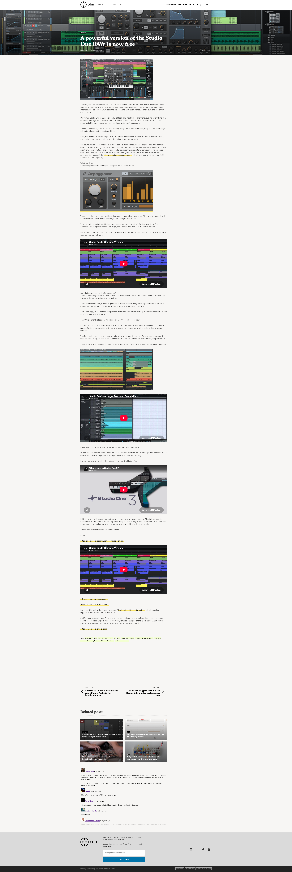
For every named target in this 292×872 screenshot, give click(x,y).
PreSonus (141, 638)
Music (115, 5)
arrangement (89, 638)
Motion (122, 5)
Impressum (179, 869)
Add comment (207, 50)
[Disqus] (123, 795)
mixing (123, 638)
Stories (100, 5)
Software (97, 641)
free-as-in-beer (107, 638)
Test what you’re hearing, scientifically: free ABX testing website (145, 735)
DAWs (95, 638)
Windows (126, 641)
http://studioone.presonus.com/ (94, 599)
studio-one (119, 641)
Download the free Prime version (94, 605)
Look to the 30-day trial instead (131, 610)
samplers (83, 641)
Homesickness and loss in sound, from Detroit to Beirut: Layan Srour (98, 758)
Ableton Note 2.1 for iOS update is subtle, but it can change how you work (101, 735)
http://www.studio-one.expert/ (93, 629)
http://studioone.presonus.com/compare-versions (102, 541)
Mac (115, 638)
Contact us (190, 869)
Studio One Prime (107, 641)
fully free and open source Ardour (118, 155)
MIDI (118, 638)
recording (157, 638)
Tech (107, 5)
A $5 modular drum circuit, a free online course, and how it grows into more (144, 758)
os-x (136, 638)
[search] (207, 4)
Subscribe (123, 859)
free (99, 638)
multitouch (130, 638)
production (149, 638)
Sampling (90, 641)
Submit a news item (203, 869)
